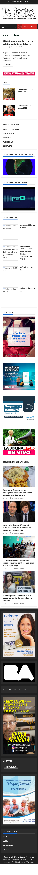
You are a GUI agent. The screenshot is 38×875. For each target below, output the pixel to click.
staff (5, 837)
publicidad (7, 841)
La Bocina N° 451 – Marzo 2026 (25, 107)
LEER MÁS (9, 65)
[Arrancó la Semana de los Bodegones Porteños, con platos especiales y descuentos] (19, 476)
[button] (3, 27)
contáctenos (8, 845)
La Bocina (6, 47)
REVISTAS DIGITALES (11, 129)
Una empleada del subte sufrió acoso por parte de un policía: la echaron (17, 598)
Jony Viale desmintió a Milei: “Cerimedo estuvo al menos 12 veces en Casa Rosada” (17, 527)
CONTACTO (7, 146)
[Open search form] (15, 27)
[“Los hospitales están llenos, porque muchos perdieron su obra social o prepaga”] (19, 547)
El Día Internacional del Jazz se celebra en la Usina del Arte (18, 42)
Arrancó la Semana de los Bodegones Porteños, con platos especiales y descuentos (17, 492)
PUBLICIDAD (8, 142)
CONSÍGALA (7, 138)
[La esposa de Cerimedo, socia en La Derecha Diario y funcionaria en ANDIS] (10, 253)
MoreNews (19, 862)
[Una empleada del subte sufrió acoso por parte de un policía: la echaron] (19, 582)
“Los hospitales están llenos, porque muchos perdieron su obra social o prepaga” (18, 563)
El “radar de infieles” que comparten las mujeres (19, 337)
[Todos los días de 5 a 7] (10, 295)
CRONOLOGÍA (8, 134)
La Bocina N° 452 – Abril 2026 (25, 90)
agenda (6, 849)
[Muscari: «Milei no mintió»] (10, 232)
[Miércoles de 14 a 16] (10, 274)
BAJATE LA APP (29, 27)
